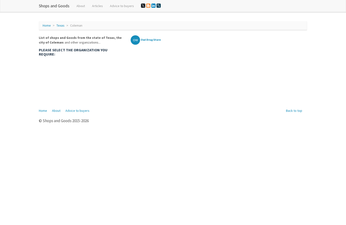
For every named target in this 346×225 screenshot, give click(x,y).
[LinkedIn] (153, 6)
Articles (97, 6)
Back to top (294, 110)
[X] (143, 6)
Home (47, 25)
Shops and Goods (54, 5)
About (80, 6)
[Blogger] (148, 6)
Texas (60, 25)
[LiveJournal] (159, 6)
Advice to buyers (122, 6)
